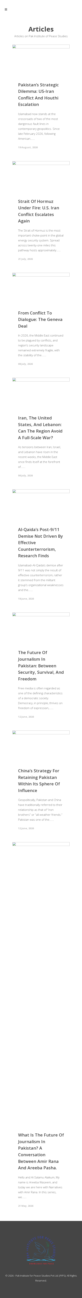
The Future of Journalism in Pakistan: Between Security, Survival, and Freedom (41, 665)
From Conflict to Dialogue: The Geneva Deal (40, 319)
